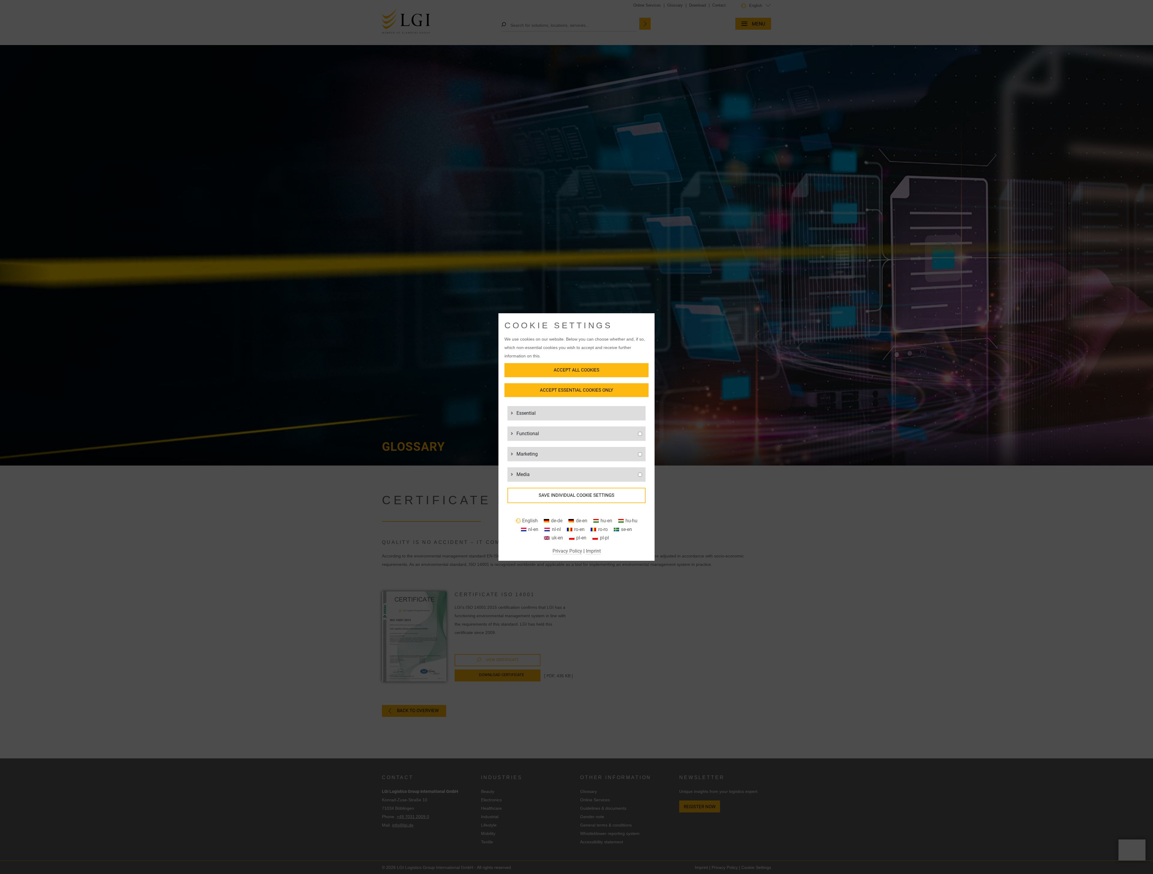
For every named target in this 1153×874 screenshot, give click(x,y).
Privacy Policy (567, 551)
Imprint (593, 551)
